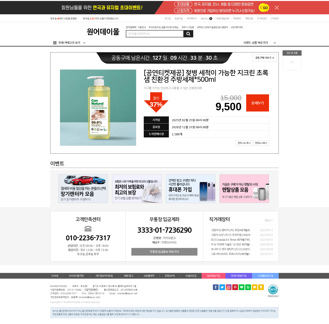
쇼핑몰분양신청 (265, 275)
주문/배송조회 (222, 18)
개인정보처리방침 (104, 275)
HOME (54, 275)
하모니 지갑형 (188, 27)
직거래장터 (262, 18)
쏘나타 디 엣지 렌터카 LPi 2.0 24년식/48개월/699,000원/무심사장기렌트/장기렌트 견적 (232, 249)
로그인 (168, 18)
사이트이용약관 (76, 275)
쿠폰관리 (237, 18)
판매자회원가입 (238, 275)
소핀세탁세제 (237, 27)
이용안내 (142, 27)
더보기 (268, 220)
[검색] (188, 33)
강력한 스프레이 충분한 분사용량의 (212, 27)
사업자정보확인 (91, 290)
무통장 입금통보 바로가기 (164, 251)
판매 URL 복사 (244, 143)
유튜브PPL (170, 275)
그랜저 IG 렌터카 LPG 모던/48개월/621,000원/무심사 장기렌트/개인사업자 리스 (232, 230)
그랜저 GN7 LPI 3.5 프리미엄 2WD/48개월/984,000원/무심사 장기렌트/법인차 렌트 (232, 234)
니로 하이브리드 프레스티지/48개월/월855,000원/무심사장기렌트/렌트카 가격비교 (232, 253)
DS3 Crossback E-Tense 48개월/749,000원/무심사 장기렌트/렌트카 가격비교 (232, 239)
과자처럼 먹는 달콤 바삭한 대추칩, (164, 27)
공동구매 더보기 (263, 57)
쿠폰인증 (249, 18)
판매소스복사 (261, 143)
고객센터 (275, 18)
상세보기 (257, 103)
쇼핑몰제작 (149, 275)
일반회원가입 (213, 275)
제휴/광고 (128, 275)
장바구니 (206, 18)
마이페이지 (192, 18)
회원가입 (179, 18)
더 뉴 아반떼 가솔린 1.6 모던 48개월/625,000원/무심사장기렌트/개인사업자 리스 (232, 244)
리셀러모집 (190, 275)
